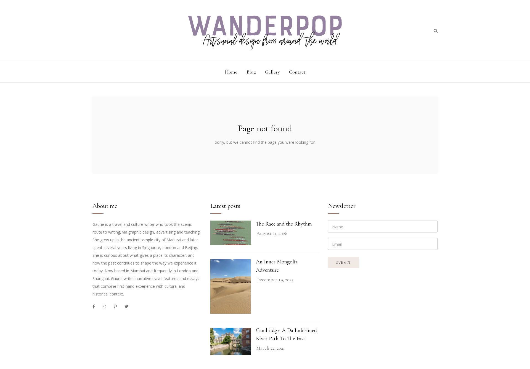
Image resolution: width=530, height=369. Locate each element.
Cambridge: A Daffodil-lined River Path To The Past (286, 334)
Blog (251, 72)
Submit (343, 263)
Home (231, 72)
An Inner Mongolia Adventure (277, 265)
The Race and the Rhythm (284, 224)
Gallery (272, 72)
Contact (297, 72)
